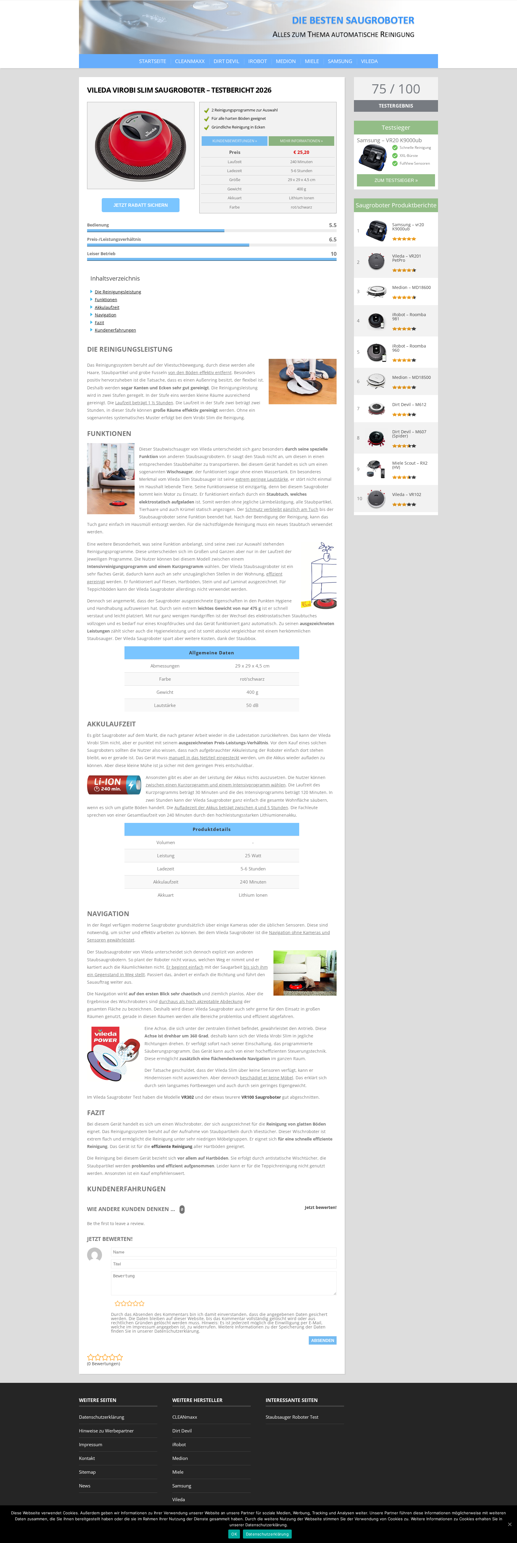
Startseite (152, 61)
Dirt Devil (226, 61)
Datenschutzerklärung (101, 1417)
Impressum (90, 1444)
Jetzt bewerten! (321, 1207)
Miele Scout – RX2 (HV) (410, 465)
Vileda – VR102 (406, 494)
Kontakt (87, 1458)
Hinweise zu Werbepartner (106, 1431)
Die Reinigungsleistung (118, 292)
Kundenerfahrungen (115, 330)
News (84, 1486)
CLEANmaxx (190, 61)
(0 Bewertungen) (103, 1363)
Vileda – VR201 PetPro (406, 258)
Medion (286, 61)
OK (234, 1534)
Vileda (369, 61)
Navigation (105, 315)
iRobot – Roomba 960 (409, 348)
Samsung (340, 61)
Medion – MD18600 (411, 287)
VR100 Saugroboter (261, 1097)
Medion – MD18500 (411, 377)
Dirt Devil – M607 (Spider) (409, 434)
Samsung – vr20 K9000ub (408, 227)
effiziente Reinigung (171, 1146)
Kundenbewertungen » (234, 140)
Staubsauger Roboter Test (292, 1417)
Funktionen (106, 299)
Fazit (99, 322)
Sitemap (87, 1472)
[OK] (510, 1524)
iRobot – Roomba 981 (409, 317)
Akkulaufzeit (107, 307)
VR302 (187, 1097)
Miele (312, 61)
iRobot (257, 61)
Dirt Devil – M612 (409, 404)
